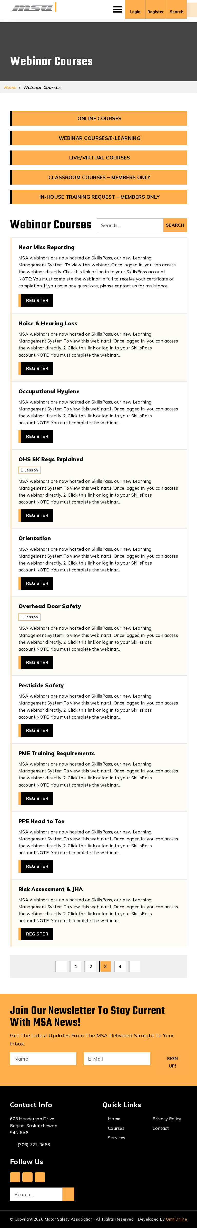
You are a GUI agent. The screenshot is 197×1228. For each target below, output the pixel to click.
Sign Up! (172, 1062)
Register (155, 11)
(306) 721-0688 (34, 1144)
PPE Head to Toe (41, 821)
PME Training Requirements (56, 753)
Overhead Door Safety (49, 606)
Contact (161, 1128)
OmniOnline (176, 1219)
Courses (116, 1128)
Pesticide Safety (41, 685)
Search (176, 11)
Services (116, 1137)
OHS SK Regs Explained (50, 459)
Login (135, 11)
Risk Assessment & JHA (50, 889)
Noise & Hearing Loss (47, 323)
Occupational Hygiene (49, 391)
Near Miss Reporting (46, 247)
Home (10, 87)
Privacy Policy (167, 1118)
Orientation (34, 538)
